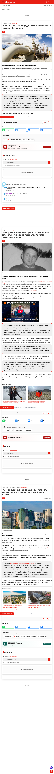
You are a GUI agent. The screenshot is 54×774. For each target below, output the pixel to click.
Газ (5, 139)
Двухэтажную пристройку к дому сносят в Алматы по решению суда (39, 616)
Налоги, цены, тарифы (28, 139)
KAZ (51, 2)
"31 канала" (33, 300)
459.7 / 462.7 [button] (7, 5)
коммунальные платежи (15, 139)
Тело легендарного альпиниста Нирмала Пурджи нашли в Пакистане (14, 411)
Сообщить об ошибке (7, 117)
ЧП (12, 440)
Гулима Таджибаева (16, 497)
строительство (42, 646)
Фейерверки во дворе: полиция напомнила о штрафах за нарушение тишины (22, 198)
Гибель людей (28, 440)
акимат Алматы (8, 646)
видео (13, 240)
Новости (9, 9)
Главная (4, 9)
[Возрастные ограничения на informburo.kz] (45, 2)
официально (24, 497)
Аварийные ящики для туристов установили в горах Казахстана (36, 411)
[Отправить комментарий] (49, 162)
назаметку (14, 23)
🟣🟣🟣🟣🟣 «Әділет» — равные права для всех (16, 193)
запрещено (46, 557)
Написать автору (48, 31)
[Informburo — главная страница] (10, 2)
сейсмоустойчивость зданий (28, 646)
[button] (48, 5)
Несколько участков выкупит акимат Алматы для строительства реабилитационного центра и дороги (13, 617)
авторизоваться (13, 159)
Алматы (17, 646)
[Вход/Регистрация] (48, 2)
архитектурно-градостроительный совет (22, 573)
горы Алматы (19, 440)
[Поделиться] (51, 771)
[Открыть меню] (3, 2)
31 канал (7, 440)
